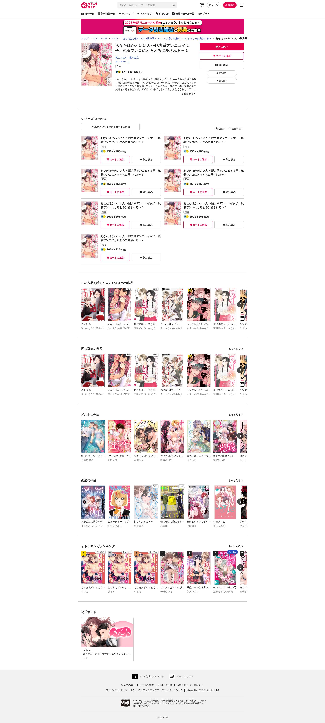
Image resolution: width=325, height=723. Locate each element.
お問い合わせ (165, 685)
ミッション (146, 13)
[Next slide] (240, 304)
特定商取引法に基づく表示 (203, 690)
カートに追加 (223, 55)
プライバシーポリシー (120, 690)
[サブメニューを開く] (241, 5)
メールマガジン (184, 676)
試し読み (223, 65)
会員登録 (230, 5)
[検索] (174, 5)
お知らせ (181, 685)
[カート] (202, 5)
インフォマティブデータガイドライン (158, 690)
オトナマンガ (122, 62)
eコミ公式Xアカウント (149, 677)
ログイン (213, 5)
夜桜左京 (134, 57)
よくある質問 (147, 685)
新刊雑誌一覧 (108, 13)
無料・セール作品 (184, 13)
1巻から (222, 128)
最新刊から (238, 128)
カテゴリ (202, 13)
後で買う (223, 81)
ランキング (128, 13)
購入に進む (222, 46)
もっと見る (234, 348)
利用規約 (195, 685)
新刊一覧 (89, 13)
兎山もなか (121, 57)
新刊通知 (223, 73)
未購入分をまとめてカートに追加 (112, 126)
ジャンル (164, 13)
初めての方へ (128, 685)
